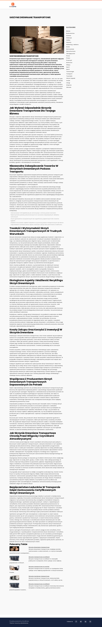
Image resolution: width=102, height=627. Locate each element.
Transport (69, 74)
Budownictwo (70, 33)
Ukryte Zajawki (70, 78)
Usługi (68, 83)
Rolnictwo (69, 62)
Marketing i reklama (72, 44)
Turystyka (69, 76)
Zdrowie (68, 87)
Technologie (70, 71)
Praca (68, 56)
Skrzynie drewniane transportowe (39, 547)
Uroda (68, 80)
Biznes (68, 31)
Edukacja (69, 38)
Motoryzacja (70, 49)
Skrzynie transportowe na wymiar (39, 566)
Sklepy (68, 65)
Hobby (68, 40)
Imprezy (68, 42)
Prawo (68, 58)
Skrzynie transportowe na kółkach (39, 557)
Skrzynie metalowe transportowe (39, 576)
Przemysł (69, 60)
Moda (68, 47)
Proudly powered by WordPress (19, 621)
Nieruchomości (70, 51)
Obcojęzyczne (70, 53)
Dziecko (68, 35)
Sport (68, 67)
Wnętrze (69, 85)
